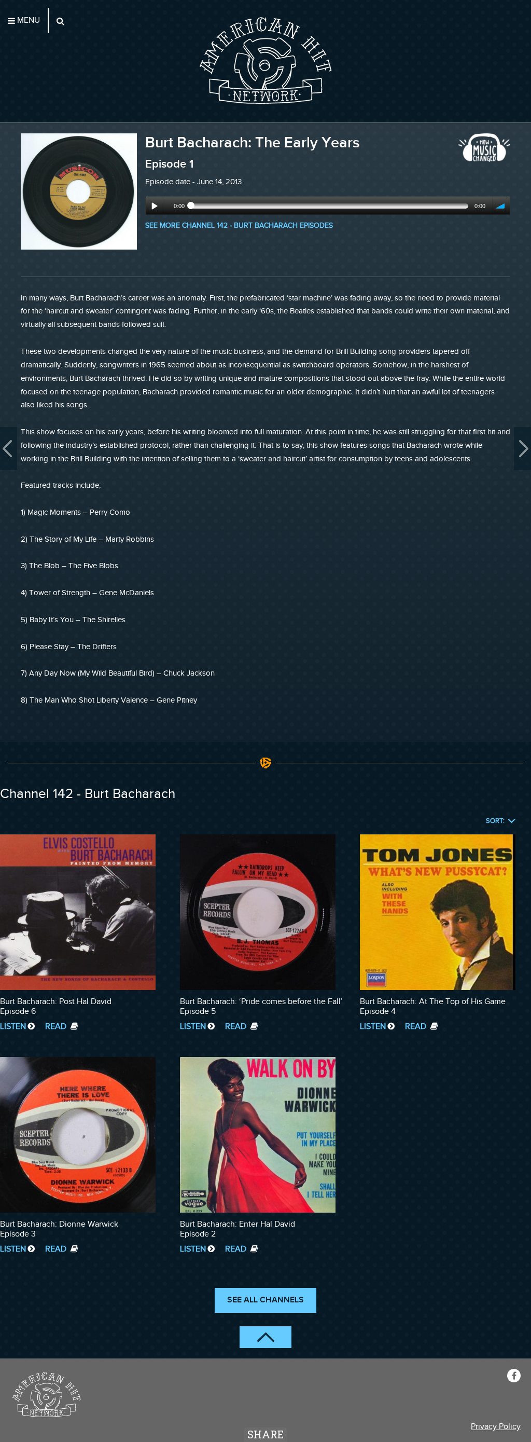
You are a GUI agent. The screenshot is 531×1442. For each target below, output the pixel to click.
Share (265, 1434)
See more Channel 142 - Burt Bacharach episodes (239, 225)
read (56, 1027)
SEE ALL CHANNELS (265, 1300)
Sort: (495, 821)
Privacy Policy (496, 1427)
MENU (27, 20)
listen (13, 1027)
